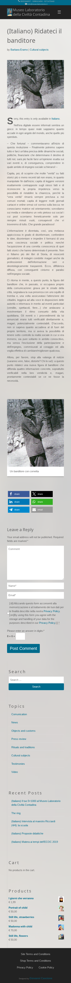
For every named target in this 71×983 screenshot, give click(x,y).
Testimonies (18, 763)
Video (14, 771)
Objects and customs (23, 730)
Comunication (19, 714)
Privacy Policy (52, 611)
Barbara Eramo (19, 49)
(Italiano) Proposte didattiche (27, 833)
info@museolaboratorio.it (37, 4)
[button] (18, 494)
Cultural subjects (39, 49)
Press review (18, 738)
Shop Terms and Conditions (35, 960)
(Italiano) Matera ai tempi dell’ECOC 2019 (34, 841)
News (14, 722)
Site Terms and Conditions (35, 954)
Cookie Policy (46, 967)
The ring (16, 813)
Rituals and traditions (23, 747)
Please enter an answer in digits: (25, 630)
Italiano (55, 118)
